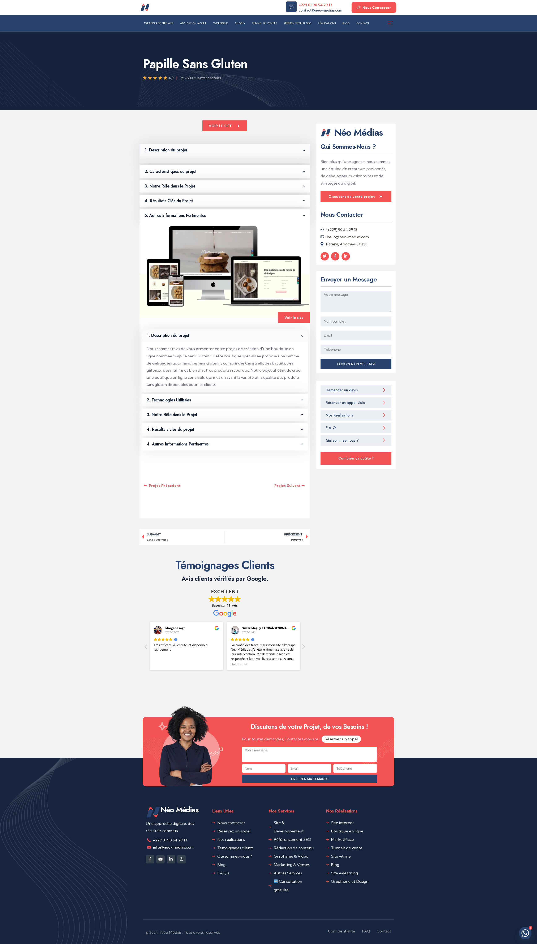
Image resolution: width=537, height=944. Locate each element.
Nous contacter (231, 822)
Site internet (342, 822)
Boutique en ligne (347, 831)
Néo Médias (179, 810)
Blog (221, 864)
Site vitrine (341, 856)
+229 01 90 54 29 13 (315, 5)
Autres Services (288, 873)
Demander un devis (342, 390)
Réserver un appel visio (345, 402)
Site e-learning (344, 873)
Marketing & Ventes (292, 864)
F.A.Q (331, 428)
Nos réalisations (231, 839)
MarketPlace (342, 839)
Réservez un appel (234, 831)
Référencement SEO (292, 839)
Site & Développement (289, 826)
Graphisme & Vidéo (291, 856)
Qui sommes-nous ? (342, 440)
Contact (384, 931)
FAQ (366, 931)
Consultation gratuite (288, 885)
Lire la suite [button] (167, 664)
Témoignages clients (235, 847)
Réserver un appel (341, 739)
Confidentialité (341, 931)
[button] (303, 648)
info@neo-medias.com (173, 847)
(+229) (332, 229)
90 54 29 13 (347, 229)
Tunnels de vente (346, 847)
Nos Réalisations (339, 415)
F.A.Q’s (223, 873)
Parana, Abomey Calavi (346, 244)
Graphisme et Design (349, 881)
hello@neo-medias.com (348, 236)
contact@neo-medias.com (320, 10)
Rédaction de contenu (294, 847)
